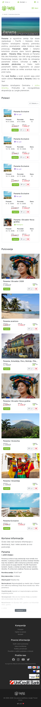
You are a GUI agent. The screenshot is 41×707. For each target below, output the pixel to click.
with (21, 703)
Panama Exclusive (21, 112)
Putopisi (20, 629)
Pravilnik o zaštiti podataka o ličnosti (20, 651)
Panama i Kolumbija (11, 481)
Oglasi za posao (20, 632)
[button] (6, 2)
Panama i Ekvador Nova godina (16, 401)
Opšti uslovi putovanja (20, 644)
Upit (23, 130)
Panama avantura (10, 321)
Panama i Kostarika (11, 441)
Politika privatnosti (20, 649)
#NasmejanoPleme (30, 663)
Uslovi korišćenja (20, 646)
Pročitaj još (20, 610)
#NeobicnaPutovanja (19, 663)
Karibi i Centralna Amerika (12, 14)
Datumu (34, 103)
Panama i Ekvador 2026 (13, 281)
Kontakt (20, 634)
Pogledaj (15, 130)
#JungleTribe (9, 663)
